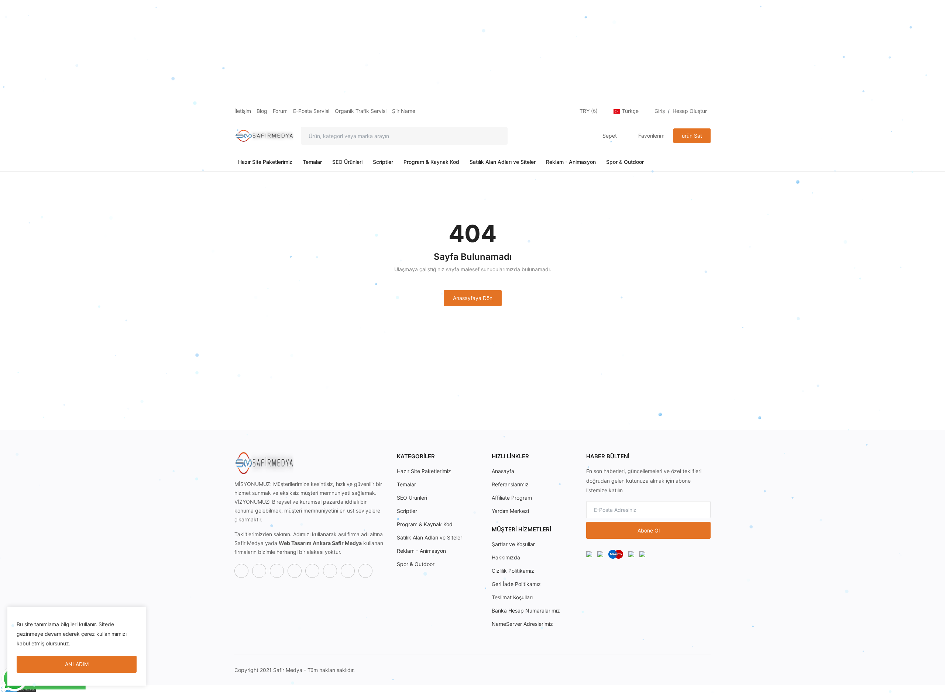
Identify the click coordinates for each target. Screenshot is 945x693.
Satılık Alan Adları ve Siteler (503, 162)
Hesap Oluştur (690, 111)
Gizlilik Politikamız (513, 571)
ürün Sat (692, 135)
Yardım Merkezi (510, 511)
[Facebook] (241, 571)
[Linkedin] (348, 571)
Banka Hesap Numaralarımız (526, 610)
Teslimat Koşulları (512, 597)
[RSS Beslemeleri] (365, 571)
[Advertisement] (221, 51)
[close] (138, 613)
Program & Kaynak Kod (431, 162)
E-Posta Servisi (311, 111)
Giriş (659, 111)
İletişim (242, 111)
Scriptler (383, 162)
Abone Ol (649, 530)
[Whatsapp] (295, 571)
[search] (496, 135)
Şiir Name (403, 111)
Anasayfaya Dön (472, 298)
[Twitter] (259, 571)
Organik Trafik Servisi (360, 111)
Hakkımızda (506, 557)
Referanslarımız (510, 484)
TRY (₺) (589, 111)
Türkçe (631, 111)
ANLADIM (77, 664)
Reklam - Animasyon (571, 162)
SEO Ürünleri (347, 162)
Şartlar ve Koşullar (513, 544)
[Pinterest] (330, 571)
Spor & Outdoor (625, 162)
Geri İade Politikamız (516, 584)
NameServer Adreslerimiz (522, 624)
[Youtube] (312, 571)
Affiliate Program (512, 497)
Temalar (312, 162)
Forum (280, 111)
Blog (262, 111)
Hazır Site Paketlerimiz (265, 162)
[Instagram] (277, 571)
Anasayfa (503, 471)
